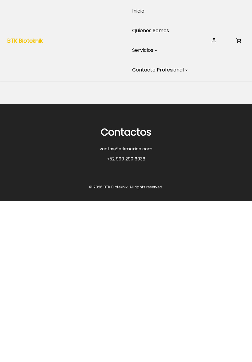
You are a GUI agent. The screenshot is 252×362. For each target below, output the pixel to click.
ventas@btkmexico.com (126, 149)
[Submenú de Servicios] (156, 50)
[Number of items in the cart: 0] (238, 40)
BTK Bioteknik (25, 40)
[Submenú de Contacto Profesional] (186, 69)
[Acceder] (214, 40)
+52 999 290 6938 (126, 159)
